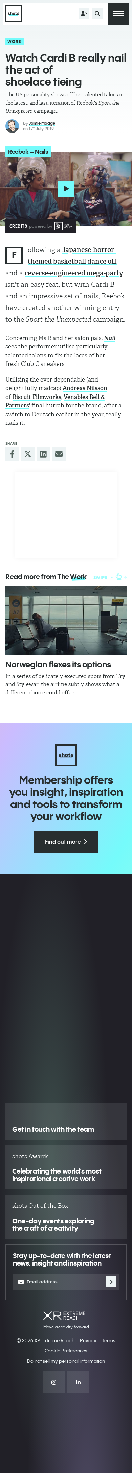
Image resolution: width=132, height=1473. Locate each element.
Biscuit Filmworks (37, 396)
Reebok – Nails (28, 151)
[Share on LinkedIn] (43, 454)
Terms (108, 1340)
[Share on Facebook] (12, 454)
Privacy (88, 1340)
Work (14, 41)
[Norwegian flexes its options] (66, 620)
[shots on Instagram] (54, 1382)
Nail (109, 338)
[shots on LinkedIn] (78, 1382)
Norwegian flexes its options (58, 664)
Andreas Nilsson (85, 388)
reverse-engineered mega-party (74, 273)
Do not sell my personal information (66, 1361)
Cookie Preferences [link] (66, 1350)
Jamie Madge (42, 123)
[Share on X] (28, 454)
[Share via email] (59, 454)
